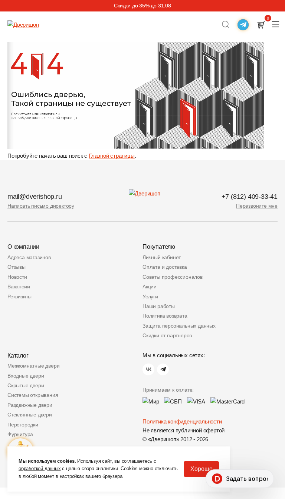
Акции (149, 286)
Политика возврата (164, 316)
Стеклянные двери (29, 415)
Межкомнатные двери (33, 366)
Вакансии (18, 286)
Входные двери (25, 376)
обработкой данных (40, 468)
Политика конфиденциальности (182, 421)
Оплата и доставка (164, 267)
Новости (17, 277)
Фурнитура (20, 434)
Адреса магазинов (29, 257)
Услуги (150, 296)
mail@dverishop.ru (34, 196)
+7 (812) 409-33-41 (250, 196)
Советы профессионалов (172, 277)
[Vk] (148, 369)
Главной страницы (112, 156)
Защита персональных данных (179, 326)
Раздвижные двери (29, 405)
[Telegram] (163, 369)
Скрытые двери (25, 385)
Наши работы (158, 306)
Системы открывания (32, 395)
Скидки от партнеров (167, 335)
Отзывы (16, 267)
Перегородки (22, 425)
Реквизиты (19, 296)
